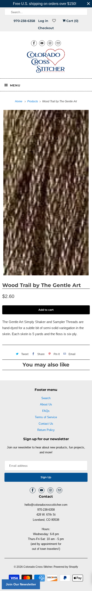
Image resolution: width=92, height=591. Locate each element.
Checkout (46, 28)
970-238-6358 (24, 21)
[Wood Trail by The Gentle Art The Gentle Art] (46, 192)
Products (33, 101)
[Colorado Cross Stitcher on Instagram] (50, 43)
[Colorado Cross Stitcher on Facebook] (34, 43)
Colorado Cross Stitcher (37, 566)
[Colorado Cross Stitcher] (45, 61)
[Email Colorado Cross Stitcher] (58, 43)
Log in (43, 21)
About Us (46, 404)
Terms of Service (46, 417)
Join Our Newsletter (21, 584)
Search (45, 398)
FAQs (46, 411)
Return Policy (46, 430)
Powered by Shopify (66, 566)
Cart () (71, 21)
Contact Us (46, 423)
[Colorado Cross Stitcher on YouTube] (42, 43)
